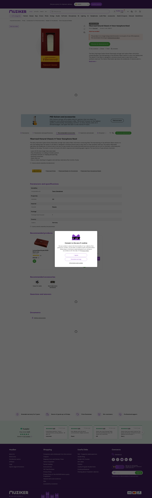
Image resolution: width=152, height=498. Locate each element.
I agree (76, 255)
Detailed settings (76, 259)
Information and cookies (76, 263)
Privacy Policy (85, 251)
